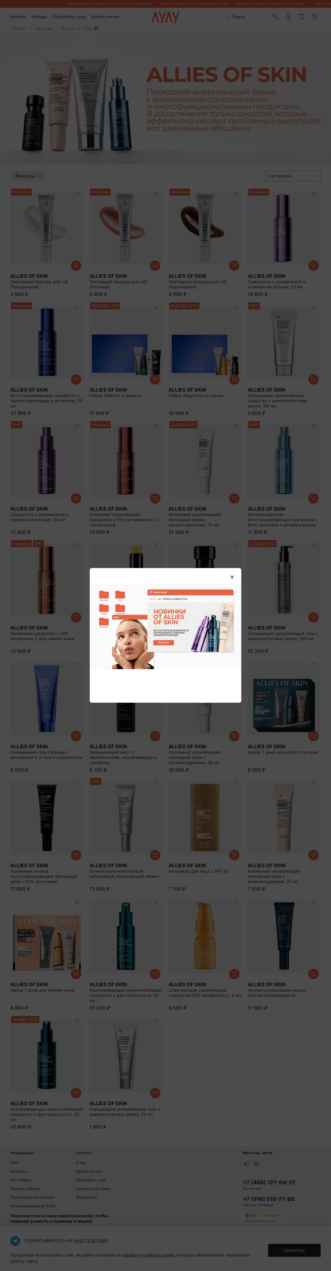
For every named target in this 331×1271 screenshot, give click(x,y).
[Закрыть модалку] (232, 577)
